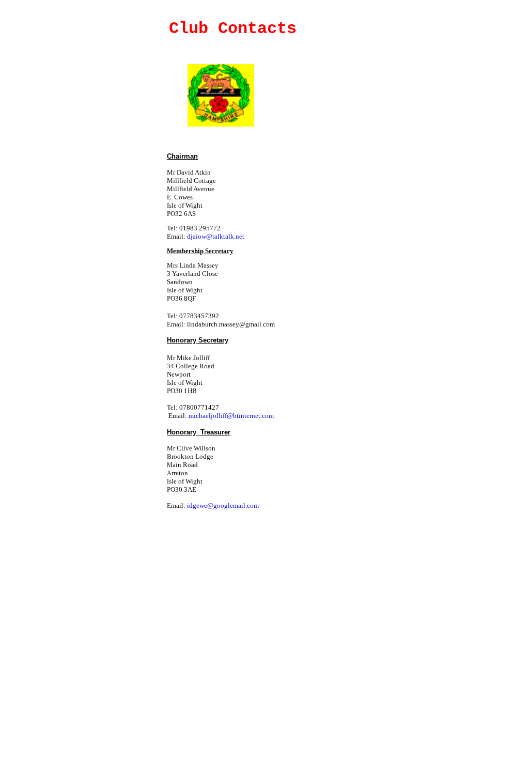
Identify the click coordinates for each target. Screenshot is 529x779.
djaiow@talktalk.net (215, 236)
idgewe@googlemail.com (223, 505)
